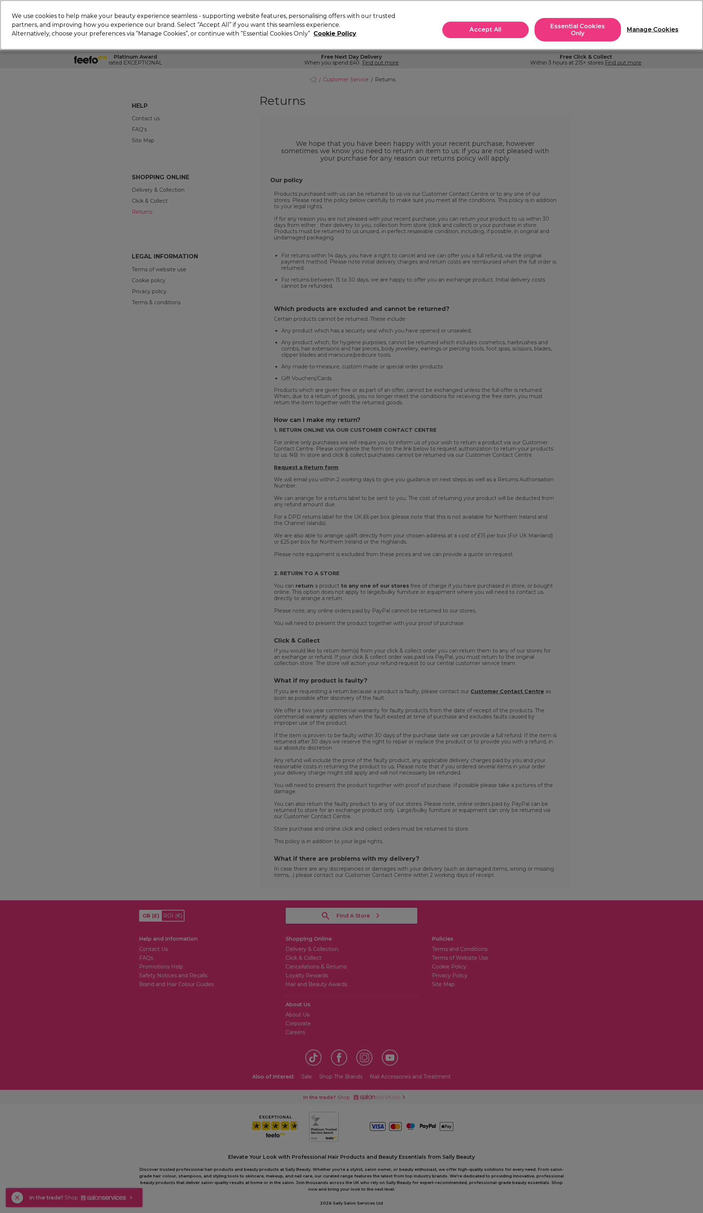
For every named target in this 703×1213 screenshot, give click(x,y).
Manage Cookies (650, 29)
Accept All (485, 29)
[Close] (691, 24)
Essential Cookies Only (577, 30)
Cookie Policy (334, 33)
